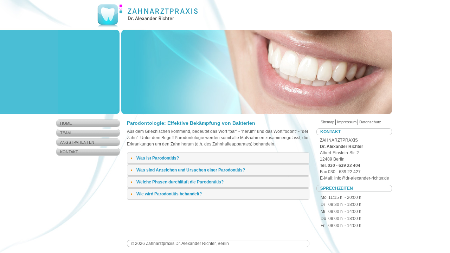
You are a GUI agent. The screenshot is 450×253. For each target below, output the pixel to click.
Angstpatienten (77, 142)
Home (66, 123)
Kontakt (69, 152)
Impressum (346, 122)
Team (65, 133)
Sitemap (327, 122)
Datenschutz (370, 122)
